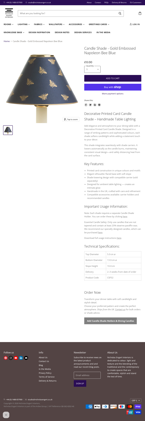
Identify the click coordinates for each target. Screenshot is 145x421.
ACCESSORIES (76, 24)
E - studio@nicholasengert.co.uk (38, 3)
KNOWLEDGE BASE (13, 32)
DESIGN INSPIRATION (39, 32)
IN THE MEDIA (103, 32)
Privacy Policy (45, 373)
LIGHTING (23, 24)
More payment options (112, 94)
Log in (136, 24)
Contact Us (44, 361)
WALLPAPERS (56, 24)
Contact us (120, 309)
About (89, 3)
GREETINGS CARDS (98, 24)
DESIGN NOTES (62, 32)
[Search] (120, 13)
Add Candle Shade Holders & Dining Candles (110, 320)
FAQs (106, 3)
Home (7, 41)
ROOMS (8, 24)
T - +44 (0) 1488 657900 (13, 3)
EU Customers (135, 3)
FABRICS (38, 24)
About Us (43, 357)
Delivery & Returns (119, 3)
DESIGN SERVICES (83, 32)
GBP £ (134, 400)
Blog (41, 365)
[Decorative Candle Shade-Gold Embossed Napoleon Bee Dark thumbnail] (7, 130)
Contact (98, 3)
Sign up (80, 383)
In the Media (45, 369)
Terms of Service (47, 376)
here (125, 216)
